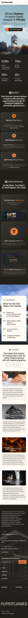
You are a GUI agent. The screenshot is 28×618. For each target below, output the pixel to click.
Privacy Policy (5, 611)
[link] (14, 263)
